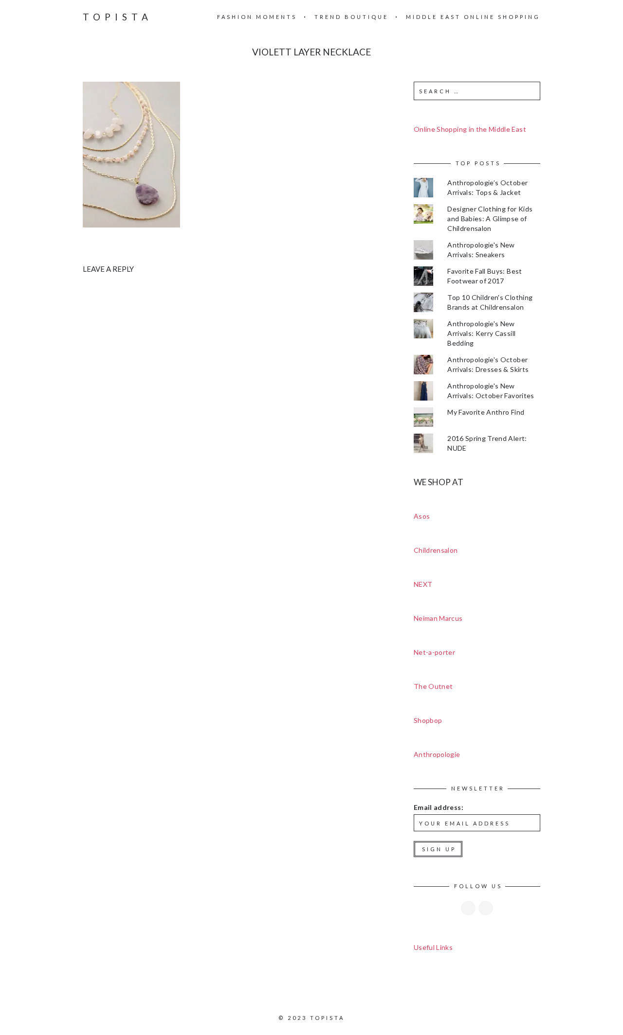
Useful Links (433, 947)
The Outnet (433, 686)
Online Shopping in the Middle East (470, 129)
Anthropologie (437, 754)
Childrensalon (436, 550)
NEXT (423, 584)
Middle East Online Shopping (473, 17)
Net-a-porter (434, 652)
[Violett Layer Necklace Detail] (131, 154)
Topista (117, 16)
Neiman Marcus (438, 618)
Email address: (438, 807)
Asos (422, 516)
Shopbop (428, 720)
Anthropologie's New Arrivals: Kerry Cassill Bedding (481, 333)
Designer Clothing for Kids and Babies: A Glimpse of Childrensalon (489, 218)
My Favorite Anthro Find (485, 412)
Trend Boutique (351, 17)
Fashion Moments (257, 17)
